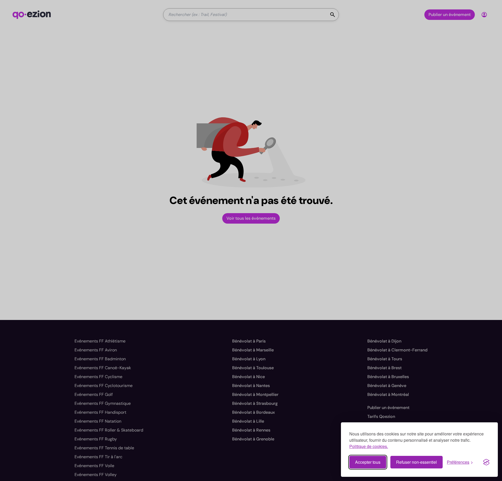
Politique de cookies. (368, 446)
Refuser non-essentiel (416, 462)
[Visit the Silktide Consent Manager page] (486, 462)
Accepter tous (367, 462)
